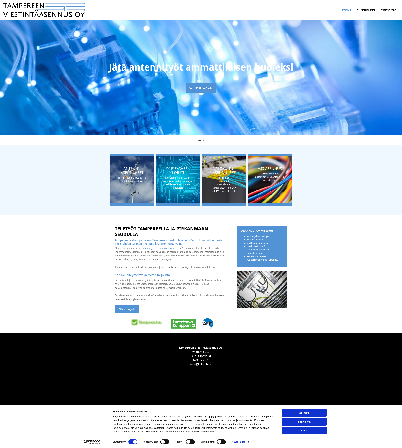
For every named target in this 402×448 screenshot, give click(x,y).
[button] (201, 88)
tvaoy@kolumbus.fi (201, 364)
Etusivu (346, 10)
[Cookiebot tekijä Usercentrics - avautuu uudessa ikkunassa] (92, 442)
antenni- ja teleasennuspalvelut (158, 248)
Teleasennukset (366, 10)
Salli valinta (304, 421)
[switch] (164, 441)
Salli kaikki (304, 412)
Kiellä (304, 430)
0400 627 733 (201, 360)
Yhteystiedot (388, 10)
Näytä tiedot (238, 441)
